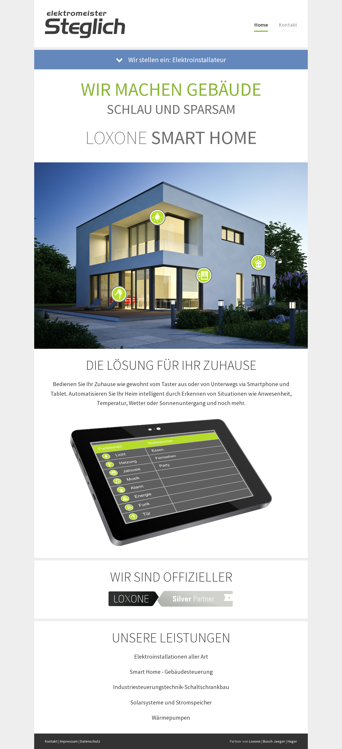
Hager (292, 741)
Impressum (69, 741)
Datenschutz (90, 741)
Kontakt (288, 24)
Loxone (255, 741)
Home (261, 24)
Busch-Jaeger (274, 741)
